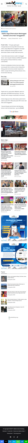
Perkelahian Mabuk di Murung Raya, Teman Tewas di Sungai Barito (21, 153)
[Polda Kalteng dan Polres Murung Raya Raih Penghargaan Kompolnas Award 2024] (7, 165)
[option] (14, 129)
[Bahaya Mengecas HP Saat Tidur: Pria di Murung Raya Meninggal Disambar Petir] (5, 82)
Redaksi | (5, 431)
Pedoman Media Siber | (19, 431)
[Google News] (14, 111)
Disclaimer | (10, 433)
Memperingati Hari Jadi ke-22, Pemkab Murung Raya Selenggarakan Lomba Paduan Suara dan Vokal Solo (7, 155)
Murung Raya (13, 28)
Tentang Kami (17, 433)
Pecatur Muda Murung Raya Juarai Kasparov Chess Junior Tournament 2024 (20, 206)
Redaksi (4, 38)
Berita (3, 28)
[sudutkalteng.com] (14, 4)
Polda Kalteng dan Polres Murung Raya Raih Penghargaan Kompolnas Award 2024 (6, 173)
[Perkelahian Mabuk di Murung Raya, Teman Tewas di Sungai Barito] (21, 146)
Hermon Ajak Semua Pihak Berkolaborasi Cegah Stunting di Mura (20, 190)
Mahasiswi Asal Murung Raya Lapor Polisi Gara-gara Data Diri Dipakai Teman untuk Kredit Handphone (7, 207)
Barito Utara (8, 127)
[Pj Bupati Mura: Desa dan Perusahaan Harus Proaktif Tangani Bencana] (21, 165)
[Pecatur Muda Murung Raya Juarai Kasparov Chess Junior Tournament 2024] (21, 199)
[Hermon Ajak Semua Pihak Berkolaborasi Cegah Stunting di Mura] (21, 183)
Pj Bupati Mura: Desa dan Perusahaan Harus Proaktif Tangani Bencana (21, 173)
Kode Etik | (10, 431)
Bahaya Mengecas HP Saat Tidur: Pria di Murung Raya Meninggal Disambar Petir (17, 82)
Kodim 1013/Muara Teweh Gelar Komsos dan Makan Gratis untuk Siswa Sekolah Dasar (14, 132)
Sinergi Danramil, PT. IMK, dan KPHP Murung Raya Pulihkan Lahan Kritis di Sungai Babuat (7, 190)
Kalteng (7, 28)
